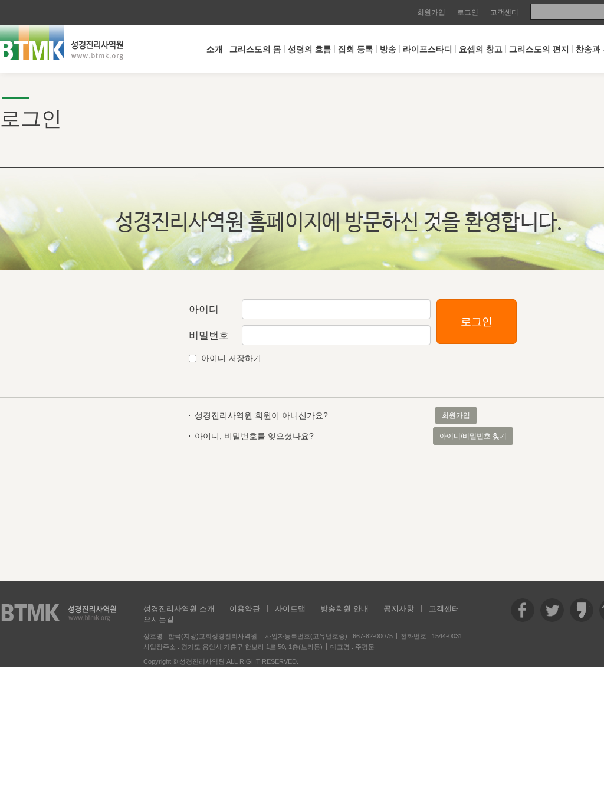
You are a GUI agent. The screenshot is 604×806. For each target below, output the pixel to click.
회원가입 (431, 12)
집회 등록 (355, 49)
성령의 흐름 (309, 49)
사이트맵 (290, 608)
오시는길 (158, 619)
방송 (388, 49)
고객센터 (504, 12)
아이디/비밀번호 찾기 (473, 436)
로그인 (467, 12)
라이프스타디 (427, 49)
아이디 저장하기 (231, 358)
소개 (214, 49)
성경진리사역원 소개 (179, 608)
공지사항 (398, 608)
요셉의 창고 (481, 49)
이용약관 (244, 608)
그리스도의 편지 (539, 49)
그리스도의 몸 (255, 49)
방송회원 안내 (344, 608)
